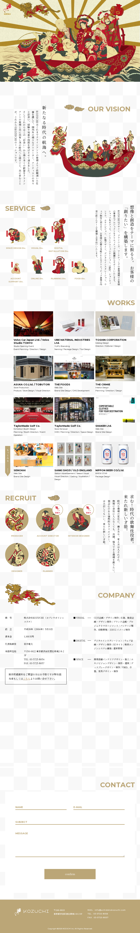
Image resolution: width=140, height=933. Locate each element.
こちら (26, 678)
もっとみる (7, 455)
